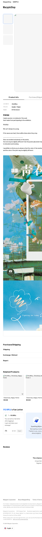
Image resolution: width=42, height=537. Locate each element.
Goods (14, 107)
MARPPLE (16, 2)
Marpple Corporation (9, 500)
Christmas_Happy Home (11, 398)
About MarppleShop (24, 500)
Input (19, 431)
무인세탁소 (14, 104)
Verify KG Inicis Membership (20, 519)
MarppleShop (7, 2)
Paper (19, 107)
